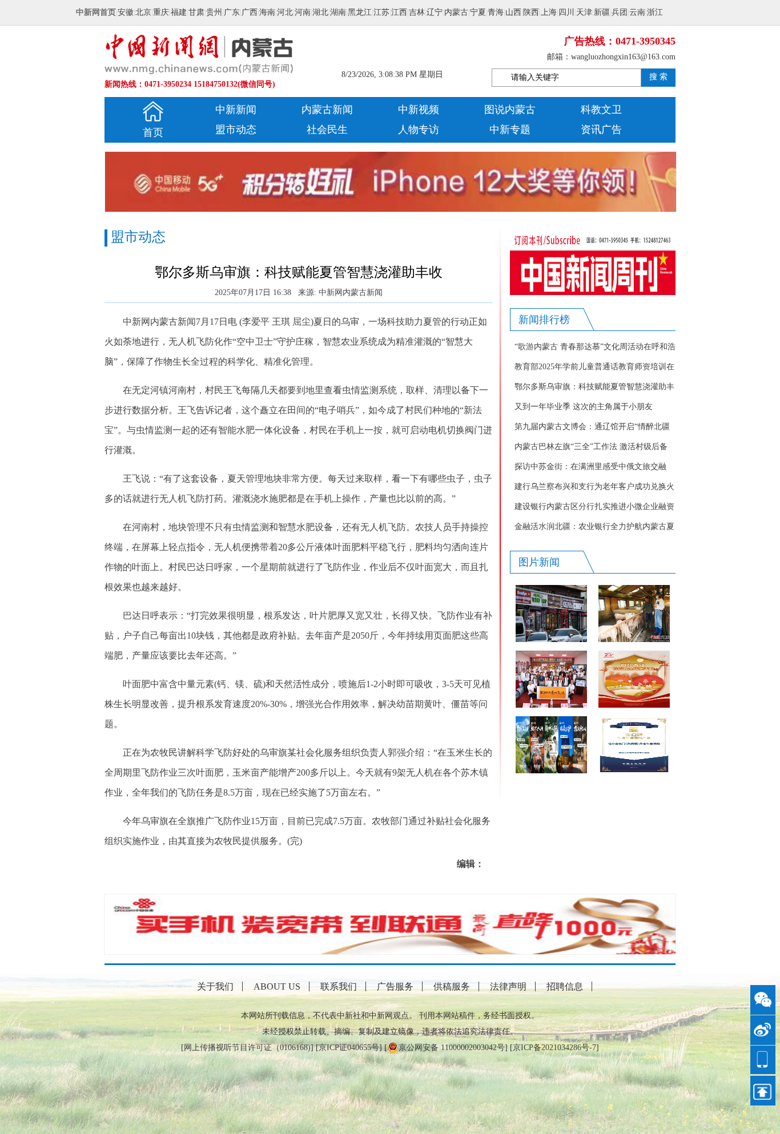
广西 (250, 12)
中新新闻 (235, 109)
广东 (232, 12)
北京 (143, 12)
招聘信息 (564, 986)
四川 (566, 12)
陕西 (531, 12)
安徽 (126, 12)
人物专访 (418, 129)
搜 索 (658, 76)
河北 (285, 12)
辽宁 (435, 12)
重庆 (161, 12)
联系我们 (338, 986)
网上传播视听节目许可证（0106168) (247, 1047)
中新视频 (418, 109)
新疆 (602, 12)
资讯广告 (601, 129)
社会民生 (327, 129)
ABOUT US (277, 986)
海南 (267, 12)
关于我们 (215, 986)
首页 (153, 132)
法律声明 (508, 986)
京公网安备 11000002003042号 (452, 1047)
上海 (549, 12)
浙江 (655, 12)
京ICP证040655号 (349, 1047)
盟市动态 (235, 129)
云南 (637, 12)
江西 (399, 12)
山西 (513, 12)
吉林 (417, 12)
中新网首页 (96, 12)
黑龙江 (360, 12)
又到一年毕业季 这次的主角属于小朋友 (583, 406)
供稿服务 (451, 986)
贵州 (214, 12)
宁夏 (478, 12)
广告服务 (395, 986)
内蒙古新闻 (327, 109)
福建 (179, 12)
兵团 (620, 12)
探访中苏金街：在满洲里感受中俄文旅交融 (590, 466)
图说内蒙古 (510, 109)
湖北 (320, 12)
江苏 (381, 12)
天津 (584, 12)
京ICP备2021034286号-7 (554, 1047)
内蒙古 (456, 12)
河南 (303, 12)
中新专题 (509, 129)
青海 (496, 12)
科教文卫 (601, 109)
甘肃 (196, 12)
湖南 (338, 12)
